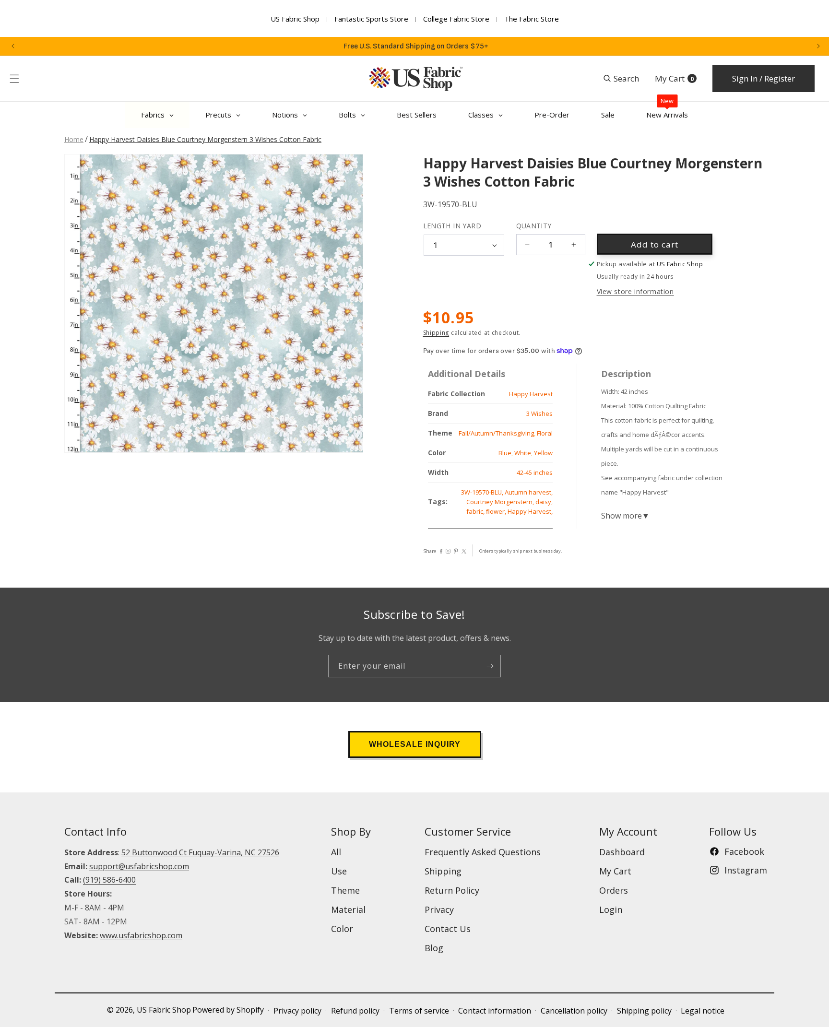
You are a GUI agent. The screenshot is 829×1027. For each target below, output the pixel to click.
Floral (545, 433)
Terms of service (419, 1010)
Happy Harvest (531, 394)
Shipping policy (644, 1010)
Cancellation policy (574, 1010)
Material (348, 909)
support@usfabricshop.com (139, 866)
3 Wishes (539, 413)
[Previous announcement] (13, 46)
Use (339, 871)
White (522, 453)
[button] (14, 78)
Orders (613, 890)
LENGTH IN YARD (452, 225)
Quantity (534, 225)
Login (610, 909)
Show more (625, 515)
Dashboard (622, 852)
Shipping (436, 333)
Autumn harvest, (529, 492)
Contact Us (448, 928)
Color (342, 928)
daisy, (544, 501)
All (336, 852)
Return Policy (452, 890)
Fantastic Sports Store (371, 18)
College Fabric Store (456, 18)
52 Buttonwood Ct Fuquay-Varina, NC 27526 (200, 852)
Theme (345, 890)
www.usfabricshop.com (141, 935)
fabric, (476, 511)
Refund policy (355, 1010)
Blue (504, 453)
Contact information (494, 1010)
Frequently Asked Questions (483, 852)
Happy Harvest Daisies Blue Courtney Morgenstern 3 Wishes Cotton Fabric (205, 139)
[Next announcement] (818, 46)
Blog (434, 948)
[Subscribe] (489, 666)
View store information (635, 291)
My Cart (615, 871)
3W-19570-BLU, (483, 492)
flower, (497, 511)
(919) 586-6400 (109, 879)
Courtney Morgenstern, (500, 501)
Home (73, 139)
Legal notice (702, 1010)
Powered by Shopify (228, 1009)
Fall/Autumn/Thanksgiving (496, 433)
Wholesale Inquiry (415, 744)
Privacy (439, 909)
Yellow (543, 453)
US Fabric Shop (295, 18)
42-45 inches (535, 472)
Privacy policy (297, 1010)
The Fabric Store (531, 18)
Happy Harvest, (530, 511)
